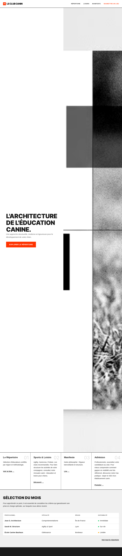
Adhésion (100, 457)
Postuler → (99, 485)
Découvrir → (39, 482)
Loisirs (86, 3)
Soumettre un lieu (111, 3)
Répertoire (75, 3)
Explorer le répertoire (21, 244)
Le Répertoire (10, 457)
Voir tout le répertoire (110, 540)
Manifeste (96, 3)
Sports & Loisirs (42, 457)
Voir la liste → (8, 471)
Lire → (66, 471)
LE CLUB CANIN (13, 3)
